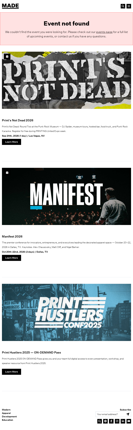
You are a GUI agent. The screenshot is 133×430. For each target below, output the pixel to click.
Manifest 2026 (12, 236)
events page (104, 32)
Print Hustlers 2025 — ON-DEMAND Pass (31, 352)
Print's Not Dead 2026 (17, 120)
